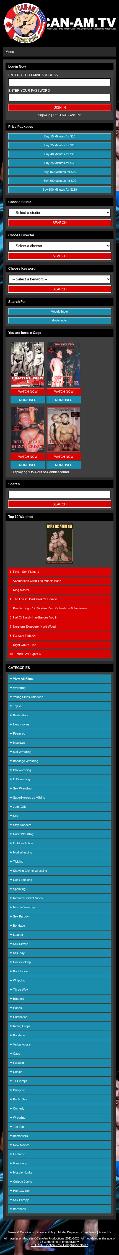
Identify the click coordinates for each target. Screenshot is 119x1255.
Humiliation (19, 1017)
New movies (21, 724)
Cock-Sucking (22, 879)
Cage (16, 1053)
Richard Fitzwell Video (27, 898)
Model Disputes (68, 1232)
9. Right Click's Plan (23, 644)
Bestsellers (20, 715)
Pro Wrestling (21, 770)
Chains (17, 1071)
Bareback (19, 1209)
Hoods (17, 1007)
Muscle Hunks (22, 1172)
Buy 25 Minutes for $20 (59, 145)
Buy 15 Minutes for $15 (59, 136)
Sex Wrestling (22, 788)
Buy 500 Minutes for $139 (60, 189)
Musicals (18, 742)
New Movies (21, 1145)
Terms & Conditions (21, 1232)
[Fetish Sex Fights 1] (59, 563)
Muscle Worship (23, 907)
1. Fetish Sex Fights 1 (24, 571)
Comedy (18, 1108)
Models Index (60, 311)
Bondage (18, 925)
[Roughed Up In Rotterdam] (27, 451)
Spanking (18, 889)
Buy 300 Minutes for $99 (59, 180)
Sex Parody (20, 916)
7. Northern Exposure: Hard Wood (33, 626)
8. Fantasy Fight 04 (23, 635)
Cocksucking (21, 962)
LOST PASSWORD (67, 115)
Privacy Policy (46, 1232)
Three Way (20, 989)
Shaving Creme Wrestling (29, 870)
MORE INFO (28, 400)
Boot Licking (20, 971)
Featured (18, 733)
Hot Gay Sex (21, 1190)
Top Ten (18, 1126)
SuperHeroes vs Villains (28, 797)
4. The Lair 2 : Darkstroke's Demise (34, 599)
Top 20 (17, 706)
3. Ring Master (19, 590)
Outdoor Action (22, 843)
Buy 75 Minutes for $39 (59, 163)
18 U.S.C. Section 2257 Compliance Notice (59, 1245)
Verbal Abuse (21, 1044)
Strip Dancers (22, 825)
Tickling (17, 861)
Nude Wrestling (22, 834)
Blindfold (18, 998)
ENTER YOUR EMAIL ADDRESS (33, 75)
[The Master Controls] (63, 451)
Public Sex (19, 1099)
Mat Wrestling (21, 751)
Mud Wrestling (22, 852)
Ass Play (18, 953)
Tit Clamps (19, 1081)
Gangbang (19, 1163)
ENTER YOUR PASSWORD (29, 91)
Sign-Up (44, 115)
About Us (105, 1232)
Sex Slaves (20, 943)
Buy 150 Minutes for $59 (59, 171)
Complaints (88, 1232)
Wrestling (18, 687)
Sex (15, 815)
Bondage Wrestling (25, 761)
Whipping (18, 980)
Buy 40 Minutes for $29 (59, 154)
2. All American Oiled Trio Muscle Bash (35, 580)
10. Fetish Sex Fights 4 (25, 654)
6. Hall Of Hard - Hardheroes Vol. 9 (33, 617)
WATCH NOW (27, 391)
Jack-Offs (19, 806)
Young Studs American (27, 697)
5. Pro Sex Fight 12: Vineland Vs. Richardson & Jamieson (48, 608)
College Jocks (22, 1181)
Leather (17, 934)
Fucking (18, 1062)
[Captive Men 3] (27, 385)
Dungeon (18, 1090)
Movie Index (59, 320)
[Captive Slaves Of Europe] (63, 385)
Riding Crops (21, 1026)
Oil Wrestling (21, 779)
